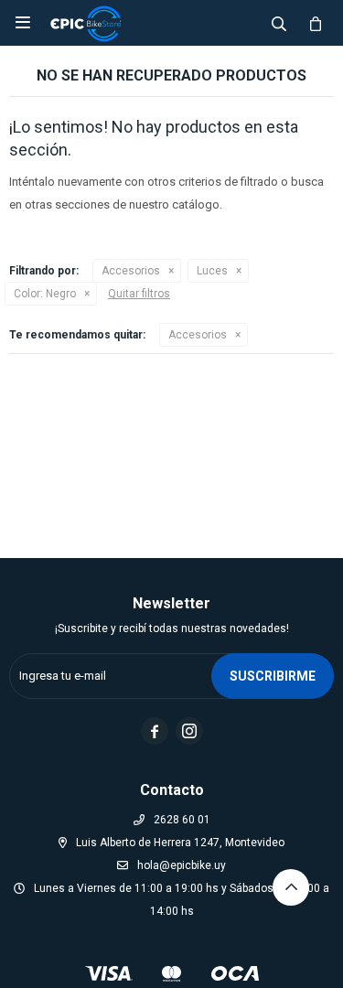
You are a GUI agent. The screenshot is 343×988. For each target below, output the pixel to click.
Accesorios (131, 270)
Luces (212, 270)
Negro (45, 293)
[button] (279, 23)
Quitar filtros (139, 293)
